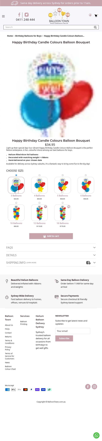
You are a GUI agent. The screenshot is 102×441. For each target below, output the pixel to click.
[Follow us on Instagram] (27, 15)
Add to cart (53, 236)
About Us (9, 325)
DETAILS (11, 255)
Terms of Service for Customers (10, 356)
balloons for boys (64, 150)
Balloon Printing (23, 322)
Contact (8, 332)
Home (10, 35)
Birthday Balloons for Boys (28, 35)
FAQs (9, 247)
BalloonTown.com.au (57, 401)
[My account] (90, 14)
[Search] (95, 27)
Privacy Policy (8, 348)
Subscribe (64, 338)
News (7, 362)
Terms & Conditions (9, 341)
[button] (95, 15)
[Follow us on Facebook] (19, 15)
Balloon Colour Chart (10, 367)
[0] (96, 15)
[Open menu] (3, 16)
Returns (8, 336)
